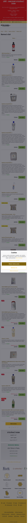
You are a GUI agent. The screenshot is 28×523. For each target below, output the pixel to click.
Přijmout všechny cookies (14, 264)
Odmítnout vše (14, 267)
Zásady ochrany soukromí (14, 260)
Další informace (19, 258)
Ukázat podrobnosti (14, 270)
